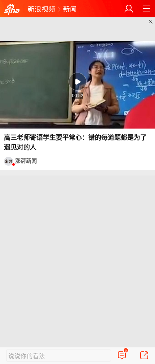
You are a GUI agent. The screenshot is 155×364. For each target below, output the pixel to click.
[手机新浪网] (12, 9)
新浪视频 (41, 8)
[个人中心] (128, 8)
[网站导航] (146, 8)
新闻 (70, 8)
